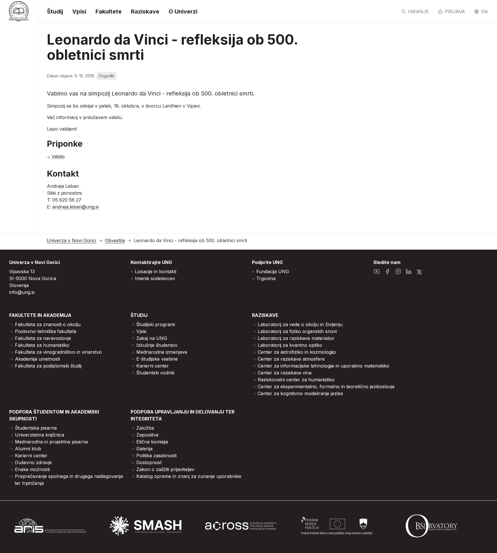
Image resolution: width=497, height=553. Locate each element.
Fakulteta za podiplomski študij (48, 366)
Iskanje (418, 11)
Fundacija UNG (272, 271)
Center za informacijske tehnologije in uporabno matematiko (323, 366)
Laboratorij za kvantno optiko (290, 345)
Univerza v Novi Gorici (71, 240)
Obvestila (115, 240)
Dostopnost (149, 462)
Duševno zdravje (33, 462)
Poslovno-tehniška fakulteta (45, 331)
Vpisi (79, 11)
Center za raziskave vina (284, 373)
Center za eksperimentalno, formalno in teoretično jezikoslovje (326, 386)
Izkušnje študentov (156, 345)
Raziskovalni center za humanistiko (296, 379)
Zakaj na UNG (151, 338)
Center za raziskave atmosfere (291, 359)
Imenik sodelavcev (155, 278)
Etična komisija (152, 442)
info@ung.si (22, 292)
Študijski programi (155, 324)
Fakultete (108, 11)
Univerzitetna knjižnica (39, 435)
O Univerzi (183, 11)
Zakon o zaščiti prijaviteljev (165, 469)
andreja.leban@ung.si (75, 207)
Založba (145, 428)
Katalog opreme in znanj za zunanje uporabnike (188, 476)
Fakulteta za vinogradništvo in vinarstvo (58, 352)
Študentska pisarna (36, 428)
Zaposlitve (147, 435)
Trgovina (266, 278)
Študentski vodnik (155, 373)
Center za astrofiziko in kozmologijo (297, 352)
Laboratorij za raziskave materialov (296, 338)
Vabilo (58, 156)
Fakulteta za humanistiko (42, 345)
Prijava (455, 11)
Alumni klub (28, 448)
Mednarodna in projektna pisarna (51, 442)
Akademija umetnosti (37, 359)
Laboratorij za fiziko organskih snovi (297, 331)
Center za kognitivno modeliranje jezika (300, 393)
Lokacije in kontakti (155, 271)
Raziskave (145, 11)
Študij (55, 11)
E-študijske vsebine (157, 359)
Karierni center (152, 366)
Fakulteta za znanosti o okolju (48, 324)
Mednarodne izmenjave (161, 352)
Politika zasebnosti (156, 455)
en (484, 11)
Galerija (144, 448)
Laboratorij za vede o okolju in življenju (300, 324)
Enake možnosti (32, 469)
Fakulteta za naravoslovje (43, 338)
